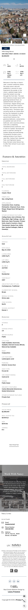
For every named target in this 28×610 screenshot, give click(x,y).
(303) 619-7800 (9, 528)
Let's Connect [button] (14, 502)
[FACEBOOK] (10, 581)
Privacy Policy (21, 600)
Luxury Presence (14, 592)
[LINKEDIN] (18, 581)
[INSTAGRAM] (14, 581)
